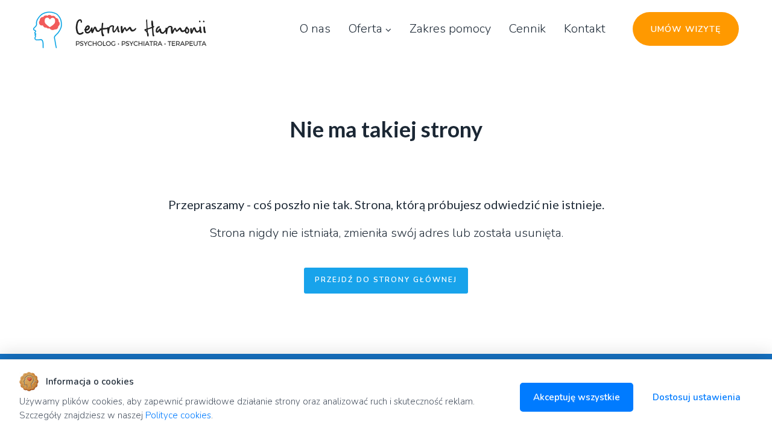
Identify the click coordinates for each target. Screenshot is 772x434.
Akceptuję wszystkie (576, 397)
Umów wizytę (686, 29)
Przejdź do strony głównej (386, 280)
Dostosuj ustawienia (697, 397)
